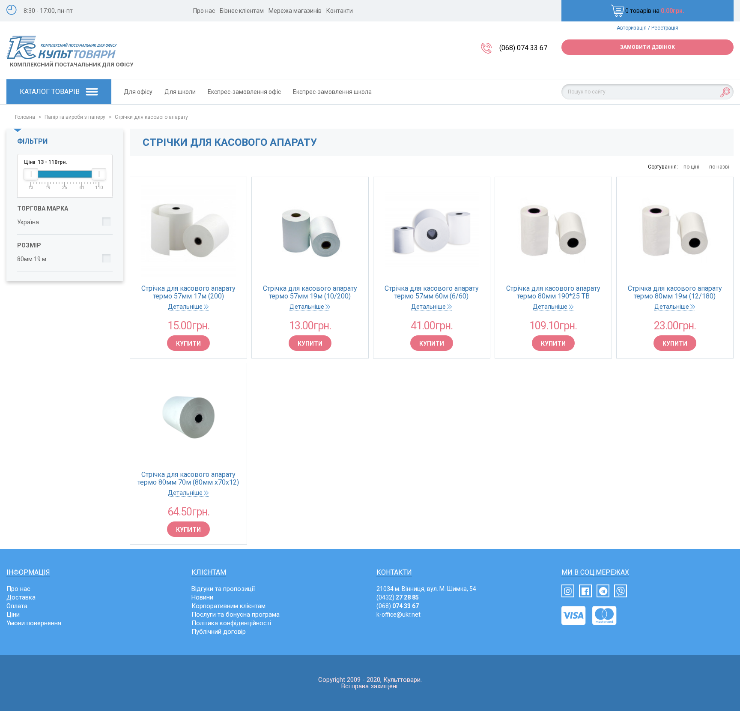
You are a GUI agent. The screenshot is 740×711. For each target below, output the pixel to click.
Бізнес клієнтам (242, 11)
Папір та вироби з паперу (75, 117)
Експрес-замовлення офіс (244, 91)
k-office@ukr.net (398, 614)
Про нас (204, 11)
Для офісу (138, 91)
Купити (188, 343)
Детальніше (186, 306)
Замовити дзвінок (647, 47)
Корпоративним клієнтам (228, 606)
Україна (28, 222)
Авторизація (632, 28)
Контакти (339, 11)
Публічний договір (218, 632)
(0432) (397, 597)
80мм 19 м (31, 259)
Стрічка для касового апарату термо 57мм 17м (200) (188, 292)
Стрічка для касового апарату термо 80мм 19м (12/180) (675, 292)
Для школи (180, 91)
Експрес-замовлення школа (332, 91)
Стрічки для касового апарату (151, 117)
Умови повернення (33, 623)
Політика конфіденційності (231, 623)
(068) (397, 606)
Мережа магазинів (295, 11)
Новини (202, 597)
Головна (25, 117)
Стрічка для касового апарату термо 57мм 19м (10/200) (310, 292)
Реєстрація (664, 28)
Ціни (13, 614)
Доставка (21, 597)
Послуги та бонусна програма (235, 614)
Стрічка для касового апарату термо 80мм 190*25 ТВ (553, 292)
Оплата (16, 606)
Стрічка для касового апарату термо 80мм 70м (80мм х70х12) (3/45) (188, 478)
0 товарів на (654, 10)
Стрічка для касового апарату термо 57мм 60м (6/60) (432, 292)
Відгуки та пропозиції (223, 589)
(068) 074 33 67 (523, 48)
